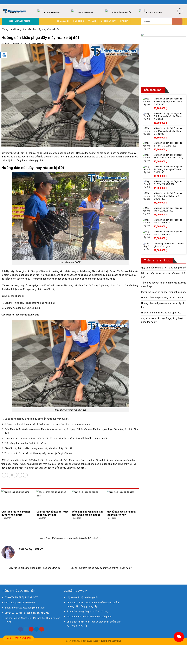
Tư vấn (92, 21)
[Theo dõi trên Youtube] (41, 629)
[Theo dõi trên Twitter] (180, 2)
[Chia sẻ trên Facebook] (4, 475)
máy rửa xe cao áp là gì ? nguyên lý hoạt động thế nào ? (162, 320)
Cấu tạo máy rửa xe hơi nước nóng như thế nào (53, 513)
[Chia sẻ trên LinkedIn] (25, 475)
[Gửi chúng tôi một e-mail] (183, 2)
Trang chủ (63, 21)
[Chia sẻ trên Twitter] (9, 475)
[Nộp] (177, 21)
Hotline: (18, 638)
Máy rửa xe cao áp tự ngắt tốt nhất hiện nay (121, 513)
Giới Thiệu (78, 21)
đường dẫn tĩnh (94, 538)
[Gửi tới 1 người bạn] (14, 475)
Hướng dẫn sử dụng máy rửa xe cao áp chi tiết (163, 305)
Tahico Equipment (36, 43)
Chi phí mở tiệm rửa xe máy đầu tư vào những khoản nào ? (101, 568)
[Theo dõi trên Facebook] (175, 2)
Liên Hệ (124, 21)
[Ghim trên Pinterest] (20, 475)
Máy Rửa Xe (73, 538)
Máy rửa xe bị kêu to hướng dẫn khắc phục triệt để (34, 568)
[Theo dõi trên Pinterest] (31, 629)
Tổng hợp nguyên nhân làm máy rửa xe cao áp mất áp (87, 513)
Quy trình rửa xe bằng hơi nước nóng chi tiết (15, 513)
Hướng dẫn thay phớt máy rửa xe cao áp (162, 297)
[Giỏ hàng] (179, 11)
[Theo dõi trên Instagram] (178, 2)
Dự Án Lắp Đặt (108, 21)
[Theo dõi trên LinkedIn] (36, 629)
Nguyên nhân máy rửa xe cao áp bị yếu (161, 312)
